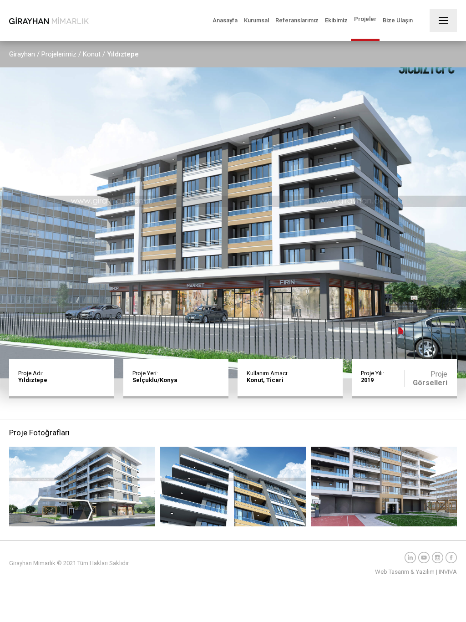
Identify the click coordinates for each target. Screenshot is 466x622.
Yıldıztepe (123, 54)
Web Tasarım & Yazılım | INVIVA (416, 571)
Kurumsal (256, 20)
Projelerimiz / (61, 54)
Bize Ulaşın (398, 20)
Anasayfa (225, 20)
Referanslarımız (297, 20)
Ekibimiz (336, 20)
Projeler (365, 18)
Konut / (94, 54)
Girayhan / (24, 54)
